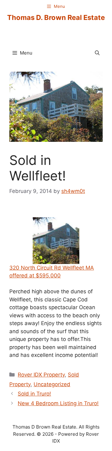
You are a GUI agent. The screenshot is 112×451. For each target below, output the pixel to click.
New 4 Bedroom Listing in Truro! (58, 403)
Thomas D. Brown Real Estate (56, 17)
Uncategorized (52, 384)
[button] (97, 53)
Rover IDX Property (41, 375)
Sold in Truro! (34, 394)
